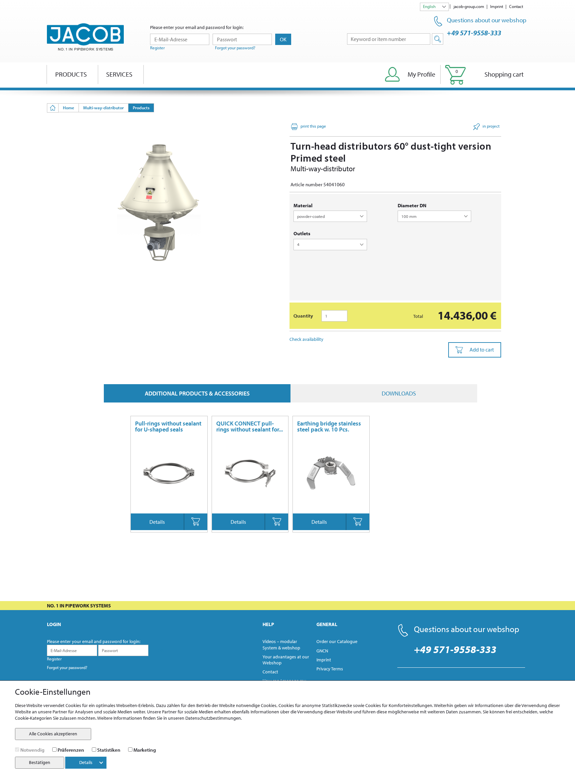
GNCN (322, 651)
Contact (516, 6)
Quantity (303, 316)
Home (68, 107)
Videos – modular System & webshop (281, 644)
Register (157, 47)
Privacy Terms (329, 669)
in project (490, 126)
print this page (313, 126)
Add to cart (482, 349)
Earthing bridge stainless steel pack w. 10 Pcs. (329, 426)
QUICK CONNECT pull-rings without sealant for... (249, 426)
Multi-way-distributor (103, 107)
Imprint (496, 6)
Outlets (301, 233)
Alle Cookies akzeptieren (53, 734)
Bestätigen (39, 762)
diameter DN (412, 205)
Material (302, 205)
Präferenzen (71, 750)
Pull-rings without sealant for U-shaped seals (168, 426)
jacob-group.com (469, 6)
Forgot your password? (235, 47)
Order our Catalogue (336, 641)
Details (157, 521)
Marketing (144, 750)
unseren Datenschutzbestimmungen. (205, 718)
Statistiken (108, 750)
